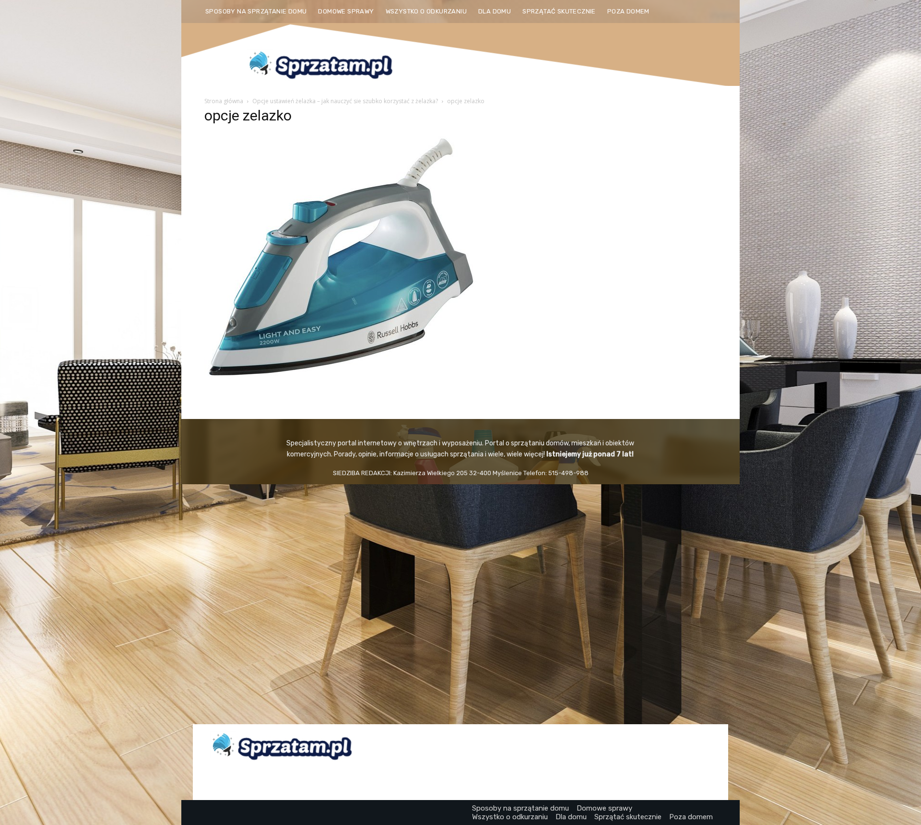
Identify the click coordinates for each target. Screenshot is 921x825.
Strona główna (223, 101)
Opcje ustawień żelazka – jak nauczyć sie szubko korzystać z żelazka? (345, 101)
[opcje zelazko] (341, 377)
